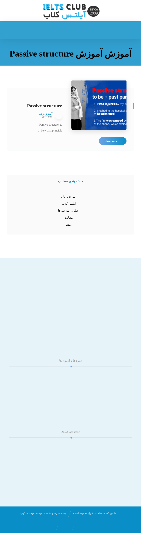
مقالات (68, 217)
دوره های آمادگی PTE (68, 396)
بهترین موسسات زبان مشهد (68, 467)
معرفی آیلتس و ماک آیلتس (68, 402)
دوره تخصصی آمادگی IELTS (68, 373)
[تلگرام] (63, 331)
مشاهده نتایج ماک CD (68, 461)
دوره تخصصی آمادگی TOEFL (68, 379)
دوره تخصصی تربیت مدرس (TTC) (68, 390)
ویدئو (69, 224)
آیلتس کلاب (69, 203)
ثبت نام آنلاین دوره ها (68, 455)
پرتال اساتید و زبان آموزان (68, 444)
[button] (11, 30)
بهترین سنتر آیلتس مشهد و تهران (68, 479)
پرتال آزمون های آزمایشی (68, 450)
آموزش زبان (45, 114)
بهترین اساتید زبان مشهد (68, 473)
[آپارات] (70, 331)
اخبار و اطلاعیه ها (68, 210)
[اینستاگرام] (78, 331)
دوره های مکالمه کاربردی (68, 384)
